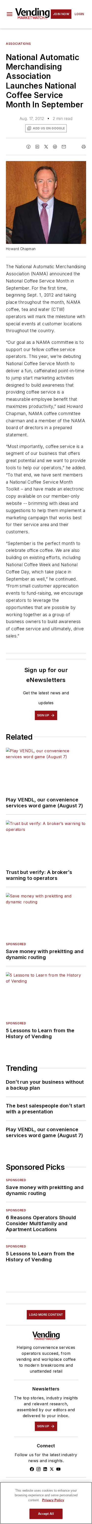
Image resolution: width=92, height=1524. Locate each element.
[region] (46, 1503)
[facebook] (28, 146)
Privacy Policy (53, 1500)
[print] (83, 146)
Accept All (46, 1514)
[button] (9, 14)
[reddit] (55, 146)
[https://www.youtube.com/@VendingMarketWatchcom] (58, 1469)
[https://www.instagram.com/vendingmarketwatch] (38, 1469)
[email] (63, 146)
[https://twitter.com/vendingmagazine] (51, 1469)
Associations (18, 44)
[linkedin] (37, 146)
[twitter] (46, 146)
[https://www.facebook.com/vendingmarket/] (31, 1469)
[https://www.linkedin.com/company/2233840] (45, 1469)
